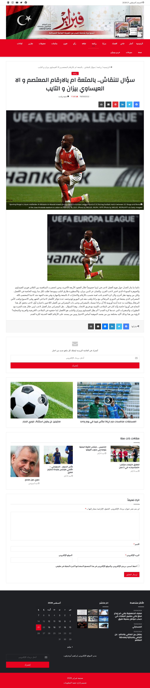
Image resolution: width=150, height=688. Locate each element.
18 (54, 627)
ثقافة (84, 44)
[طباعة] (101, 104)
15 (70, 627)
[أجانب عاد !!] (93, 612)
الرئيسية (139, 44)
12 (49, 621)
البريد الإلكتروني (132, 555)
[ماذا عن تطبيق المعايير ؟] (82, 612)
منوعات (129, 52)
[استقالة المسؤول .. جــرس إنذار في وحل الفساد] (104, 612)
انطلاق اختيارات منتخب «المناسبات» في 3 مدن (129, 466)
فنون (65, 44)
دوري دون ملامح (32, 480)
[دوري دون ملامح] (25, 461)
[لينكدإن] (122, 104)
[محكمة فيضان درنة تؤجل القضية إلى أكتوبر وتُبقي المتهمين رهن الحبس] (93, 625)
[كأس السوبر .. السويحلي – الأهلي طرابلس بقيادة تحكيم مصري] (58, 455)
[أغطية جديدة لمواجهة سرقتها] (93, 619)
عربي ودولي (115, 52)
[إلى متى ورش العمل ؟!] (104, 619)
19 (49, 627)
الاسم (136, 544)
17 (60, 627)
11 (54, 621)
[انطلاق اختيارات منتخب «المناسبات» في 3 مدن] (125, 454)
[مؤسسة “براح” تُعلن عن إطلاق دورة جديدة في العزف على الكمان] (82, 625)
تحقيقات (42, 44)
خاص (122, 44)
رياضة (94, 44)
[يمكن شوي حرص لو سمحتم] (82, 619)
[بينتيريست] (115, 104)
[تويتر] (129, 104)
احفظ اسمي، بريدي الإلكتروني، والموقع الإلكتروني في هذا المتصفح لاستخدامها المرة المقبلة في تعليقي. (96, 566)
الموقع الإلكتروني (65, 555)
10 (60, 621)
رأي (74, 44)
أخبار (131, 44)
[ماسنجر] (105, 326)
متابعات (54, 44)
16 (65, 627)
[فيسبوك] (136, 104)
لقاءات (19, 44)
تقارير (30, 44)
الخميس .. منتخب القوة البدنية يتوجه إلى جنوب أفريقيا (92, 448)
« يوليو (70, 647)
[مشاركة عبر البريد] (108, 104)
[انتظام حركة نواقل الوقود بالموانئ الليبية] (104, 625)
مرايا (104, 44)
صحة (140, 52)
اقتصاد (114, 44)
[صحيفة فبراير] (75, 22)
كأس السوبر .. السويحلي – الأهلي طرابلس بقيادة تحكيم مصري (60, 469)
